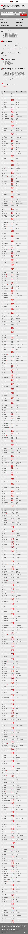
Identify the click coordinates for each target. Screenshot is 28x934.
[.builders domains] (2, 715)
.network (6, 377)
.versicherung (7, 319)
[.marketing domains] (2, 309)
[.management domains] (2, 800)
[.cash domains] (2, 335)
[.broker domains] (2, 579)
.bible (5, 215)
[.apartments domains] (2, 748)
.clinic (5, 139)
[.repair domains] (2, 591)
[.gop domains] (2, 554)
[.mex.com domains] (2, 437)
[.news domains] (2, 766)
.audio (5, 518)
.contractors (6, 722)
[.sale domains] (2, 211)
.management (7, 800)
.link (5, 369)
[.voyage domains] (2, 203)
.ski (5, 352)
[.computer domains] (2, 585)
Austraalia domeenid (5, 25)
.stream (5, 429)
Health (17, 132)
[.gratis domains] (2, 665)
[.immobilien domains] (2, 456)
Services (18, 187)
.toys (5, 768)
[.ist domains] (2, 823)
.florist (5, 824)
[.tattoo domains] (2, 537)
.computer (6, 585)
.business (6, 730)
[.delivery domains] (2, 897)
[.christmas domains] (2, 601)
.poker (5, 577)
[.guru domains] (2, 837)
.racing (5, 284)
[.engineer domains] (2, 574)
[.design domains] (2, 465)
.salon (5, 487)
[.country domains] (2, 903)
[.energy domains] (2, 877)
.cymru (5, 835)
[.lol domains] (2, 412)
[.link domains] (2, 369)
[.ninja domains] (2, 112)
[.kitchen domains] (2, 454)
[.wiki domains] (2, 349)
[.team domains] (2, 431)
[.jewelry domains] (2, 899)
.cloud (5, 170)
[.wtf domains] (2, 280)
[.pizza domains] (2, 128)
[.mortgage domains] (2, 201)
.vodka (5, 116)
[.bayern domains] (2, 493)
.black (5, 363)
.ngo (5, 513)
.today (5, 863)
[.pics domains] (2, 606)
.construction (7, 486)
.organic (5, 137)
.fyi (4, 362)
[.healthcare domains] (2, 241)
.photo (5, 539)
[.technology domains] (2, 875)
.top (5, 561)
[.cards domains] (2, 611)
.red (5, 145)
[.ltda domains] (2, 104)
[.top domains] (2, 561)
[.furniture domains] (2, 249)
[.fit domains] (2, 791)
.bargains (6, 690)
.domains (6, 692)
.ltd (4, 168)
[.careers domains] (2, 717)
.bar (5, 566)
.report (5, 813)
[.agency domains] (2, 865)
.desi (5, 356)
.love (5, 274)
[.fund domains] (2, 165)
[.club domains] (2, 134)
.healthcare (6, 241)
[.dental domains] (2, 400)
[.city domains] (2, 908)
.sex (5, 856)
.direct (5, 777)
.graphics (6, 603)
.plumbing (6, 282)
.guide (5, 189)
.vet (5, 787)
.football (5, 407)
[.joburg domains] (2, 324)
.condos (5, 704)
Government (18, 185)
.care (5, 238)
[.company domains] (2, 889)
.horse (5, 253)
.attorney (6, 873)
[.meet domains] (2, 779)
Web (17, 170)
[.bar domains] (2, 566)
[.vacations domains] (2, 695)
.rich (5, 330)
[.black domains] (2, 363)
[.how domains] (2, 847)
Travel (17, 463)
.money (5, 871)
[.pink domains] (2, 372)
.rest (5, 821)
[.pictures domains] (2, 643)
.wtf (5, 280)
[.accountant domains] (2, 796)
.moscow (6, 844)
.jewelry (5, 899)
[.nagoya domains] (2, 126)
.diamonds (6, 608)
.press (5, 734)
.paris (5, 663)
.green (5, 450)
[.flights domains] (2, 745)
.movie (5, 207)
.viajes (5, 627)
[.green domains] (2, 450)
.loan (5, 446)
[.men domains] (2, 460)
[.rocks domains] (2, 667)
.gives (5, 656)
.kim (5, 433)
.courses (6, 651)
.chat (5, 770)
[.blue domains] (2, 269)
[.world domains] (2, 156)
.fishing (5, 290)
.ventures (6, 645)
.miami (5, 354)
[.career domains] (2, 575)
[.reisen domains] (2, 463)
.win (5, 470)
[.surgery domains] (2, 892)
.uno (5, 533)
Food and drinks (19, 116)
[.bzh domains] (2, 344)
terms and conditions (15, 48)
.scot (5, 809)
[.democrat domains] (2, 773)
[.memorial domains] (2, 391)
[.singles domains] (2, 632)
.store (5, 245)
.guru (5, 837)
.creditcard (6, 167)
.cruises (5, 649)
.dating (5, 306)
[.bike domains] (2, 209)
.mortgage (6, 201)
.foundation (6, 481)
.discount (6, 807)
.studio (5, 520)
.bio (5, 516)
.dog (5, 321)
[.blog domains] (2, 322)
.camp (5, 552)
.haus (5, 757)
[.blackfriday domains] (2, 860)
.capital (5, 398)
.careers (5, 717)
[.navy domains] (2, 917)
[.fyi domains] (2, 362)
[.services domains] (2, 614)
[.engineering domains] (2, 302)
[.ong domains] (2, 318)
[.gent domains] (2, 798)
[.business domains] (2, 730)
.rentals (5, 675)
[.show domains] (2, 849)
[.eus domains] (2, 759)
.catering (6, 304)
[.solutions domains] (2, 700)
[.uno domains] (2, 533)
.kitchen (5, 454)
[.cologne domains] (2, 222)
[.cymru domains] (2, 835)
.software (6, 243)
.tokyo (5, 541)
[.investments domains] (2, 750)
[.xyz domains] (2, 920)
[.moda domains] (2, 102)
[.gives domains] (2, 656)
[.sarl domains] (2, 418)
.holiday (5, 858)
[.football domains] (2, 407)
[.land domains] (2, 161)
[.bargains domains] (2, 690)
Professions (18, 796)
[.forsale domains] (2, 213)
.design (5, 465)
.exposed (6, 147)
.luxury (5, 905)
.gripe (5, 236)
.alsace (5, 176)
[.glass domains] (2, 728)
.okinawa (6, 123)
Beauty (17, 102)
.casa (5, 121)
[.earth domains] (2, 342)
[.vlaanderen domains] (2, 462)
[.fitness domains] (2, 732)
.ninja (5, 112)
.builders (6, 715)
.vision (5, 476)
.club (5, 134)
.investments (6, 750)
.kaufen (5, 452)
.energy (5, 877)
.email (5, 405)
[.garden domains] (2, 448)
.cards (5, 611)
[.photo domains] (2, 539)
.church (5, 332)
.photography (7, 879)
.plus (5, 761)
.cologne (6, 222)
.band (5, 158)
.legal (5, 383)
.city (5, 907)
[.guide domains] (2, 189)
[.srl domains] (2, 422)
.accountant (6, 796)
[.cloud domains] (2, 170)
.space (5, 175)
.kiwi (5, 358)
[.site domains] (2, 262)
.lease (5, 251)
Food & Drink (18, 128)
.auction (5, 484)
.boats (5, 739)
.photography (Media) (8, 63)
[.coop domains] (2, 559)
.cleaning (6, 297)
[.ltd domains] (2, 168)
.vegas (5, 596)
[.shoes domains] (2, 636)
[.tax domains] (2, 853)
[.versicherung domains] (2, 319)
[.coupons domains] (2, 702)
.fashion (5, 474)
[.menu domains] (2, 833)
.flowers (5, 720)
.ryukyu (5, 839)
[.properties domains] (2, 625)
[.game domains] (2, 220)
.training (6, 299)
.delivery (6, 897)
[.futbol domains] (2, 410)
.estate (5, 259)
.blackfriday (6, 860)
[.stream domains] (2, 429)
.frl (4, 420)
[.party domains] (2, 914)
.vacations (6, 695)
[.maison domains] (2, 491)
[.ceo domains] (2, 505)
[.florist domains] (2, 824)
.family (5, 881)
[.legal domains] (2, 384)
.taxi (5, 360)
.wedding (6, 288)
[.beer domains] (2, 572)
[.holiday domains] (2, 858)
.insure (5, 247)
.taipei (5, 345)
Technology (18, 119)
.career (5, 575)
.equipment (6, 802)
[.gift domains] (2, 789)
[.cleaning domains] (2, 297)
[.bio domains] (2, 516)
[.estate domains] (2, 259)
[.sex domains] (2, 856)
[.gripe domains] (2, 236)
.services (6, 613)
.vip (5, 548)
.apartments (6, 748)
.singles (5, 632)
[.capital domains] (2, 398)
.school (5, 416)
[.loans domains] (2, 688)
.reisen (5, 463)
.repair (5, 591)
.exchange (6, 205)
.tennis (5, 661)
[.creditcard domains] (2, 167)
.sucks (5, 669)
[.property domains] (2, 915)
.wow (5, 851)
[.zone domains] (2, 228)
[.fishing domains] (2, 290)
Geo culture (18, 500)
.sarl (5, 418)
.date (5, 257)
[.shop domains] (2, 557)
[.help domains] (2, 550)
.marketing (6, 309)
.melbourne (6, 231)
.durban (5, 442)
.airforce (5, 185)
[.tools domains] (2, 680)
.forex (5, 854)
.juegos (5, 706)
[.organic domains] (2, 137)
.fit (4, 791)
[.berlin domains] (2, 468)
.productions (6, 697)
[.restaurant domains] (2, 795)
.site (5, 262)
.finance (5, 181)
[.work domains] (2, 374)
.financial (6, 386)
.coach (5, 325)
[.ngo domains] (2, 513)
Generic (17, 112)
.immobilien (6, 456)
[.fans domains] (2, 686)
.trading (5, 286)
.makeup (6, 563)
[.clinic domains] (2, 139)
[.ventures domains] (2, 645)
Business (18, 104)
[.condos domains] (2, 704)
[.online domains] (2, 224)
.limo (5, 524)
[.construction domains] (2, 486)
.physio (5, 522)
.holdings (6, 659)
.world (5, 155)
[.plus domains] (2, 761)
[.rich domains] (2, 330)
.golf (5, 276)
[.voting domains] (2, 315)
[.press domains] (2, 734)
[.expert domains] (2, 812)
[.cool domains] (2, 414)
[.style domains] (2, 218)
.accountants (6, 746)
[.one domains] (2, 226)
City (17, 114)
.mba (5, 97)
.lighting (6, 311)
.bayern (5, 493)
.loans (5, 687)
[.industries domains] (2, 623)
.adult (5, 793)
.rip (5, 546)
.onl (5, 409)
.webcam (6, 425)
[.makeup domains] (2, 563)
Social (17, 147)
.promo (5, 529)
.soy (5, 891)
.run (5, 498)
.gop (5, 554)
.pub (5, 136)
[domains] (2, 93)
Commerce (18, 100)
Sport (17, 106)
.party (5, 914)
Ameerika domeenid (19, 22)
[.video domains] (2, 510)
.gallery (5, 894)
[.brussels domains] (2, 677)
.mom (5, 438)
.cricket (5, 782)
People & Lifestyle (19, 818)
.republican (6, 444)
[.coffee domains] (2, 192)
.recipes (5, 639)
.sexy (5, 918)
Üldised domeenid (4, 19)
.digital (5, 395)
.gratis (5, 665)
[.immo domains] (2, 527)
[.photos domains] (2, 708)
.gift (5, 789)
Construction (18, 153)
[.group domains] (2, 564)
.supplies (6, 618)
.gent (5, 798)
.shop (5, 557)
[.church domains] (2, 332)
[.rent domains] (2, 805)
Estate (17, 259)
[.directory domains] (2, 901)
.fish (5, 337)
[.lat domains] (2, 772)
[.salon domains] (2, 487)
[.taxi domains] (2, 360)
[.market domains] (2, 784)
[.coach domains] (2, 326)
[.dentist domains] (2, 826)
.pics (5, 606)
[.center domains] (2, 582)
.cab (5, 130)
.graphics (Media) (7, 62)
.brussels (6, 677)
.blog (5, 322)
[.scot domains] (2, 809)
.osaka (5, 114)
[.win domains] (2, 470)
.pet (5, 785)
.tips (5, 710)
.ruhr (5, 589)
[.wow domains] (2, 851)
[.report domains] (2, 814)
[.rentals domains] (2, 675)
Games (17, 470)
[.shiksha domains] (2, 107)
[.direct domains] (2, 777)
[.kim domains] (2, 433)
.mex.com (6, 437)
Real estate (18, 251)
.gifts (5, 741)
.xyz (5, 920)
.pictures (6, 643)
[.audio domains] (2, 518)
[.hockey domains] (2, 867)
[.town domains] (2, 500)
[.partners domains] (2, 719)
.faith (5, 341)
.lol (4, 412)
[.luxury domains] (2, 905)
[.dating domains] (2, 306)
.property (6, 915)
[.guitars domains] (2, 713)
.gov (5, 840)
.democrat (6, 773)
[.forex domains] (2, 854)
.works (5, 671)
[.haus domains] (2, 757)
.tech (5, 328)
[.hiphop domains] (2, 556)
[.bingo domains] (2, 515)
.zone (5, 228)
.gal (5, 381)
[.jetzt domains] (2, 831)
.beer (5, 572)
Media (17, 109)
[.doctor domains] (2, 595)
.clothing (6, 293)
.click (5, 365)
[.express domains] (2, 736)
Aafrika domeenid (19, 25)
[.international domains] (2, 393)
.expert (5, 811)
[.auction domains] (2, 484)
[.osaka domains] (2, 114)
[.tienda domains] (2, 100)
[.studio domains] (2, 520)
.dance (5, 178)
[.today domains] (2, 863)
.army (5, 887)
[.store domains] (2, 245)
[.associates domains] (2, 654)
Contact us (5, 86)
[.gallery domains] (2, 894)
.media (5, 109)
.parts (5, 755)
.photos (5, 708)
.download (6, 143)
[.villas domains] (2, 598)
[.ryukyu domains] (2, 839)
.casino (5, 531)
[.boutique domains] (2, 271)
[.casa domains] (2, 121)
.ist (4, 823)
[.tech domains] (2, 328)
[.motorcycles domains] (2, 630)
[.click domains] (2, 365)
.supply (5, 883)
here (14, 929)
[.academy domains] (2, 885)
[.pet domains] (2, 785)
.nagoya (5, 125)
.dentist (5, 826)
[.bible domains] (2, 215)
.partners (6, 719)
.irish (5, 339)
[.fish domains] (2, 337)
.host (5, 829)
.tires (5, 641)
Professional (18, 301)
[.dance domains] (2, 178)
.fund (5, 165)
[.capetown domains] (2, 502)
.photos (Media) (7, 64)
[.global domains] (2, 379)
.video (5, 510)
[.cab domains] (2, 130)
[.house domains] (2, 255)
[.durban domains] (2, 442)
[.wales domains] (2, 629)
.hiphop (5, 555)
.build (5, 153)
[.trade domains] (2, 187)
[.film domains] (2, 435)
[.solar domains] (2, 569)
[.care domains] (2, 238)
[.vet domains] (2, 787)
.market (5, 783)
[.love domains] (2, 274)
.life (5, 199)
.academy (6, 885)
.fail (5, 403)
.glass (5, 727)
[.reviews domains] (2, 763)
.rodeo (5, 512)
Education (18, 97)
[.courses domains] (2, 652)
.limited (5, 149)
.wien (5, 458)
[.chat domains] (2, 770)
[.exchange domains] (2, 205)
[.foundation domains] (2, 481)
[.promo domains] (2, 529)
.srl (4, 421)
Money (17, 165)
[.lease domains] (2, 251)
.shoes (5, 636)
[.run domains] (2, 498)
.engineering (6, 301)
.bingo (5, 515)
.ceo (5, 505)
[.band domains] (2, 158)
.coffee (5, 191)
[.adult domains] (2, 793)
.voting (5, 315)
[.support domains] (2, 816)
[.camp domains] (2, 552)
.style (5, 218)
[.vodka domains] (2, 116)
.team (5, 431)
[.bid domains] (2, 151)
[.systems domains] (2, 682)
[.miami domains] (2, 354)
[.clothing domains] (2, 293)
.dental (5, 400)
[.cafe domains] (2, 197)
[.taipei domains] (2, 345)
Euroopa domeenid (19, 19)
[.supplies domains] (2, 618)
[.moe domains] (2, 233)
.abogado (6, 503)
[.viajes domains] (2, 627)
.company (6, 889)
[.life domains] (2, 199)
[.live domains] (2, 272)
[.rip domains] (2, 546)
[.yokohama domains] (2, 118)
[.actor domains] (2, 593)
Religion (17, 215)
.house (5, 255)
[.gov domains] (2, 840)
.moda (5, 102)
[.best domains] (2, 818)
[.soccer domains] (2, 571)
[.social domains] (2, 389)
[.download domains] (2, 143)
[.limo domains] (2, 524)
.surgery (5, 892)
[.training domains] (2, 300)
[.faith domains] (2, 341)
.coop (5, 559)
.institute (6, 266)
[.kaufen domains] (2, 452)
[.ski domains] (2, 352)
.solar (5, 569)
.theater (5, 580)
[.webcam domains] (2, 425)
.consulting (6, 313)
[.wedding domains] (2, 288)
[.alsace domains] (2, 176)
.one (5, 226)
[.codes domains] (2, 616)
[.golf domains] (2, 276)
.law (5, 842)
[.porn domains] (2, 496)
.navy (5, 917)
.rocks (5, 667)
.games (5, 634)
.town (5, 500)
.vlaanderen (6, 462)
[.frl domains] (2, 420)
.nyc (5, 141)
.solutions (6, 700)
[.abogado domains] (2, 503)
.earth (5, 342)
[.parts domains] (2, 755)
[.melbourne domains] (2, 231)
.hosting (5, 316)
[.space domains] (2, 175)
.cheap (5, 544)
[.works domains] (2, 671)
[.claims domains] (2, 684)
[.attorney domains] (2, 873)
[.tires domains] (2, 641)
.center (5, 582)
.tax (5, 853)
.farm (5, 440)
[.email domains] (2, 405)
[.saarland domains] (2, 163)
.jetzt (5, 831)
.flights (5, 745)
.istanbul (6, 423)
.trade (5, 187)
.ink (5, 367)
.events (5, 752)
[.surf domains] (2, 278)
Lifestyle (17, 199)
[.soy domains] (2, 891)
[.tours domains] (2, 725)
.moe (5, 233)
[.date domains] (2, 257)
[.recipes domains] (2, 639)
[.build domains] (2, 153)
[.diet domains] (2, 780)
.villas (5, 598)
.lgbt (5, 775)
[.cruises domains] (2, 650)
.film (5, 435)
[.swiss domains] (2, 738)
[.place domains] (2, 173)
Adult (17, 496)
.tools (5, 680)
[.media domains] (2, 109)
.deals (5, 673)
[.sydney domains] (2, 869)
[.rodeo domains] (2, 512)
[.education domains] (2, 479)
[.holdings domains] (2, 659)
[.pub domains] (2, 136)
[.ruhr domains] (2, 589)
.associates (6, 654)
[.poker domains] (2, 577)
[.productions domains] (2, 697)
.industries (6, 623)
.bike (5, 209)
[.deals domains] (2, 673)
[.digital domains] (2, 395)
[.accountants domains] (2, 746)
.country (5, 903)
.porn (5, 496)
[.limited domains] (2, 149)
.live (5, 272)
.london (5, 472)
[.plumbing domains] (2, 282)
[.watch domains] (2, 334)
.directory (6, 901)
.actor (5, 593)
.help (5, 550)
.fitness (5, 732)
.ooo (5, 535)
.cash (5, 335)
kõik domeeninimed (4, 16)
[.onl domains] (2, 409)
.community (6, 910)
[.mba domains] (2, 98)
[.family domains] (2, 881)
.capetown (6, 502)
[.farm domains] (2, 440)
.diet (5, 780)
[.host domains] (2, 829)
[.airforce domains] (2, 185)
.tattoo (5, 537)
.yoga (5, 106)
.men (5, 460)
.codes (5, 616)
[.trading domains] (2, 286)
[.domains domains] (2, 692)
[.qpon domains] (2, 489)
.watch (5, 334)
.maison (5, 491)
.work (5, 374)
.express (6, 736)
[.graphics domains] (2, 603)
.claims (5, 684)
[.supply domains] (2, 883)
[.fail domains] (2, 403)
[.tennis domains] (2, 661)
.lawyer (5, 587)
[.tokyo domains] (2, 541)
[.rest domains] (2, 821)
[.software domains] (2, 243)
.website (5, 264)
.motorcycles (6, 630)
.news (5, 766)
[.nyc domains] (2, 141)
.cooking (6, 295)
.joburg (5, 324)
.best (5, 818)
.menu (5, 833)
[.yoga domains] (2, 106)
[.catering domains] (2, 304)
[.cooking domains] (2, 295)
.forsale (5, 213)
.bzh (5, 344)
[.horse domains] (2, 253)
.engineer (6, 574)
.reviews (5, 763)
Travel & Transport (19, 130)
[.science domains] (2, 183)
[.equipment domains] (2, 802)
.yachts (5, 743)
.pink (5, 372)
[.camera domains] (2, 119)
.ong (5, 318)
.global (5, 379)
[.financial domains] (2, 386)
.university (6, 912)
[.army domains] (2, 887)
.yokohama (6, 118)
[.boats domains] (2, 739)
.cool (5, 414)
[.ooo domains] (2, 535)
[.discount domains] (2, 807)
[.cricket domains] (2, 782)
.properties (6, 625)
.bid (5, 151)
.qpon (5, 489)
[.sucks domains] (2, 669)
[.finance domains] (2, 181)
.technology (6, 875)
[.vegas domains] (2, 596)
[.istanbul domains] (2, 423)
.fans (5, 686)
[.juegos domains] (2, 706)
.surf (5, 278)
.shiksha (6, 107)
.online (5, 224)
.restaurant (6, 795)
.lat (4, 772)
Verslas (17, 613)
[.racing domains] (2, 284)
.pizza (5, 128)
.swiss (5, 738)
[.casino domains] (2, 531)
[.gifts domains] (2, 741)
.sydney (5, 869)
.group (5, 564)
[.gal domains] (2, 381)
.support (6, 816)
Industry (17, 249)
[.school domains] (2, 416)
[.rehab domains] (2, 132)
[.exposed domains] (2, 147)
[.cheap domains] (2, 544)
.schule (5, 216)
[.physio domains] (2, 522)
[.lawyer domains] (2, 587)
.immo (5, 527)
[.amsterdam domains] (2, 427)
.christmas (6, 601)
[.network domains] (2, 377)
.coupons (6, 702)
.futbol (5, 410)
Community (18, 134)
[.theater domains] (2, 580)
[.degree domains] (2, 194)
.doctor (5, 595)
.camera (5, 119)
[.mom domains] (2, 438)
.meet (5, 779)
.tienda (5, 100)
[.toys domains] (2, 768)
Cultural (17, 589)
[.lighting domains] (2, 311)
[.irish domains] (2, 339)
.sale (5, 211)
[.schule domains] (2, 216)
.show (5, 849)
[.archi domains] (2, 347)
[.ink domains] (2, 367)
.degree (5, 194)
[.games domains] (2, 634)
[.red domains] (2, 145)
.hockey (5, 867)
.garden (5, 448)
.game (5, 220)
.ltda (5, 104)
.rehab (5, 132)
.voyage (5, 203)
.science (5, 183)
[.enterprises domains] (2, 647)
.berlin (5, 468)
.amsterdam (6, 427)
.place (5, 173)
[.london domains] (2, 472)
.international (7, 393)
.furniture (6, 249)
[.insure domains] (2, 247)
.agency (5, 865)
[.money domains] (2, 871)
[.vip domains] (2, 548)
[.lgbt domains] (2, 775)
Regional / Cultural (19, 123)
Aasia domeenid (4, 22)
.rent (5, 805)
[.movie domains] (2, 207)
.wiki (5, 349)
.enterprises (6, 647)
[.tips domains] (2, 710)
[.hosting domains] (2, 316)
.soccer (5, 571)
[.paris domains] (2, 663)
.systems (6, 682)
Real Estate (18, 121)
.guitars (5, 713)
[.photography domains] (2, 879)
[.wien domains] (2, 458)
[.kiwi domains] (2, 358)
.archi (5, 347)
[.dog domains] (2, 321)
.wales (5, 629)
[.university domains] (2, 912)
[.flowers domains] (2, 720)
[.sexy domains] (2, 918)
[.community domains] (2, 910)
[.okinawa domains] (2, 123)
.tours (5, 725)
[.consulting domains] (2, 313)
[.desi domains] (2, 356)
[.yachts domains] (2, 743)
